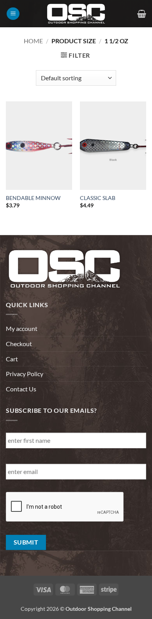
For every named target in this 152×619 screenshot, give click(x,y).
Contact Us (21, 389)
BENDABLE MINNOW (33, 198)
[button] (13, 13)
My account (21, 328)
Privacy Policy (24, 373)
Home (33, 40)
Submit (26, 542)
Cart (12, 359)
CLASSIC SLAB (97, 198)
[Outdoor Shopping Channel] (76, 14)
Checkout (19, 343)
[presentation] (65, 507)
